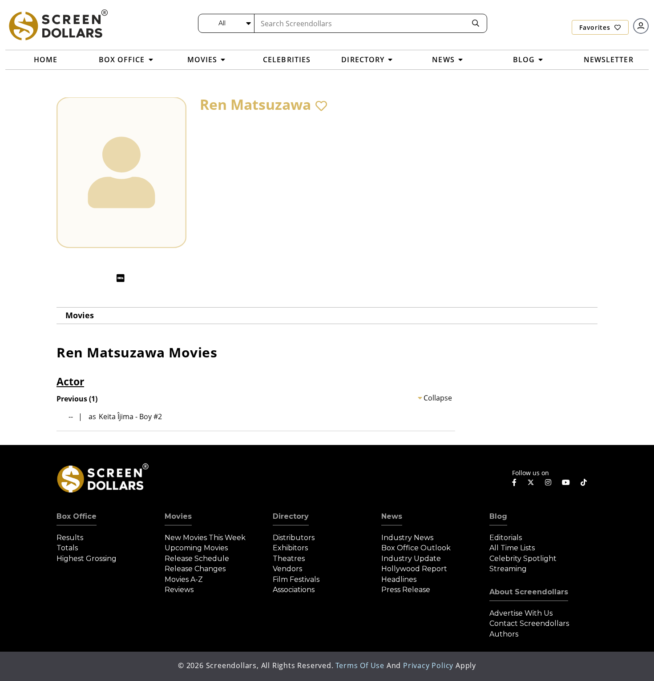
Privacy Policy (428, 665)
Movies (79, 315)
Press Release (405, 589)
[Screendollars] (58, 24)
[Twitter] (530, 482)
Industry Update (411, 558)
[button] (321, 106)
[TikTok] (584, 482)
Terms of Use (359, 665)
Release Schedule (197, 558)
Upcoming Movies (196, 548)
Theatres (289, 558)
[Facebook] (514, 482)
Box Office (77, 516)
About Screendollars (528, 592)
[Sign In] (641, 26)
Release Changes (195, 569)
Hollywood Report (414, 569)
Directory (291, 516)
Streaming (508, 569)
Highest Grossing (87, 558)
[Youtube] (566, 482)
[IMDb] (121, 278)
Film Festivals (296, 579)
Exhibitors (290, 548)
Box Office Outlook (416, 548)
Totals (67, 548)
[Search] (475, 23)
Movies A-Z (184, 579)
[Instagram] (548, 482)
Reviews (179, 589)
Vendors (287, 569)
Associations (294, 589)
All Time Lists (512, 548)
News (391, 516)
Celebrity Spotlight (523, 558)
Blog (498, 516)
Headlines (398, 579)
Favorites (595, 27)
